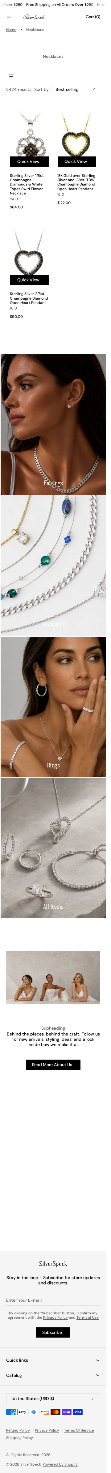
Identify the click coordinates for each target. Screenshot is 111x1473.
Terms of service (79, 1430)
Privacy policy (47, 1430)
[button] (13, 17)
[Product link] (29, 274)
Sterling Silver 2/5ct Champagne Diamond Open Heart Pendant (29, 298)
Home (11, 30)
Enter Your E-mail (24, 1300)
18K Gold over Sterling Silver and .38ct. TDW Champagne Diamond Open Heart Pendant (76, 182)
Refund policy (18, 1430)
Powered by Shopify (60, 1464)
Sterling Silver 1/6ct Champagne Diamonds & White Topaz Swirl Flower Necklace (27, 184)
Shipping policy (19, 1437)
